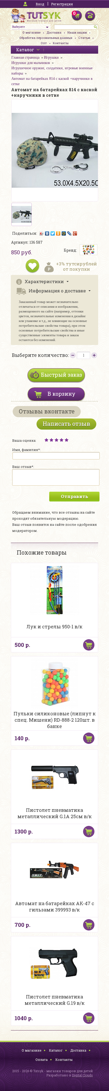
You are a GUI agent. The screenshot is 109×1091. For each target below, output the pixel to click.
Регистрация (62, 4)
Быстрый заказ (61, 374)
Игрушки (51, 57)
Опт (44, 43)
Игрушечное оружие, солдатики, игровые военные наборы (52, 70)
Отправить (74, 496)
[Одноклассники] (58, 233)
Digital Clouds (82, 1075)
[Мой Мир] (64, 233)
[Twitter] (53, 233)
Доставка (54, 32)
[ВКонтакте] (47, 233)
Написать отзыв (66, 423)
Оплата (41, 1059)
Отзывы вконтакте (47, 411)
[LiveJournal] (69, 233)
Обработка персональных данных (45, 38)
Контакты (61, 43)
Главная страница (25, 57)
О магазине (31, 32)
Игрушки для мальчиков (30, 63)
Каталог (56, 1050)
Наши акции (77, 32)
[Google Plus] (75, 233)
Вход (40, 4)
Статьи (84, 38)
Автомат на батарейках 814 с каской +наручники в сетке (52, 81)
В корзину (61, 393)
